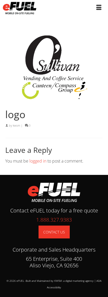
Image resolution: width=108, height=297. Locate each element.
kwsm (16, 125)
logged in (37, 161)
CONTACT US (54, 232)
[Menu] (98, 8)
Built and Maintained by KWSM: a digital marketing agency (60, 281)
